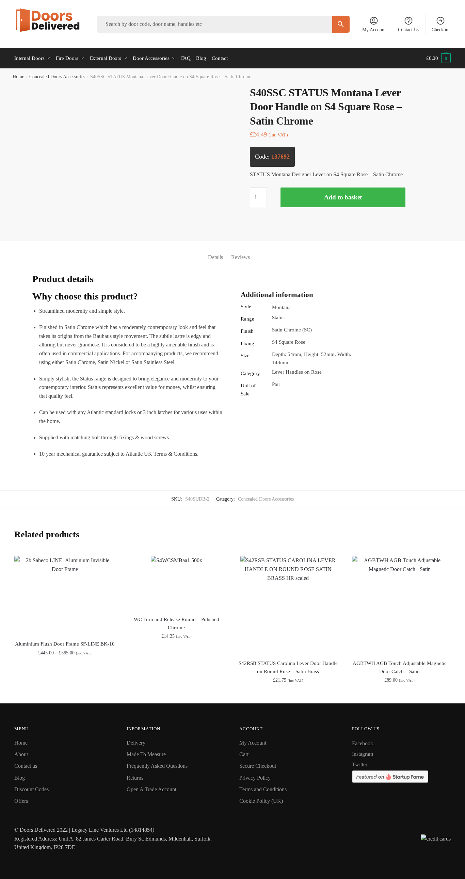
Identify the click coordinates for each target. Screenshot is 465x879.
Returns (135, 778)
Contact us (25, 766)
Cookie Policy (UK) (261, 801)
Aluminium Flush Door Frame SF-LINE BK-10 (65, 644)
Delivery (136, 743)
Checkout (441, 29)
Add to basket (343, 197)
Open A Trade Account (151, 789)
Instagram (362, 754)
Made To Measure (146, 754)
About (21, 754)
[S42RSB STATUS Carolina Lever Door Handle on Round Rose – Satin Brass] (288, 604)
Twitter (359, 764)
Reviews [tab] (240, 257)
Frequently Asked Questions (157, 766)
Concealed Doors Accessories (57, 76)
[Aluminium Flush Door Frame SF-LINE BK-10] (65, 594)
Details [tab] (215, 257)
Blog (19, 778)
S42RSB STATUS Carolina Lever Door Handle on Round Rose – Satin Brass (288, 667)
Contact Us (408, 29)
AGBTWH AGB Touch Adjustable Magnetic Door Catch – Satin (400, 667)
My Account (374, 29)
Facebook (362, 743)
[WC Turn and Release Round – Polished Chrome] (176, 582)
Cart (243, 754)
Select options (65, 695)
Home (18, 76)
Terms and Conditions (263, 789)
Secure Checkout (257, 766)
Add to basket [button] (176, 695)
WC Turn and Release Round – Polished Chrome (176, 623)
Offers (21, 801)
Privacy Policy (255, 778)
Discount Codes (31, 789)
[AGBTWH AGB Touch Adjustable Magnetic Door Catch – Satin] (399, 604)
